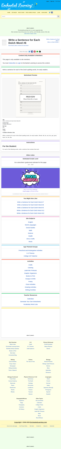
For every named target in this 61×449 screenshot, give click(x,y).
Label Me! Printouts (30, 270)
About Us (45, 426)
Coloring (30, 267)
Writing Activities (30, 290)
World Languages (30, 225)
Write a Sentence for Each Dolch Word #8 (30, 205)
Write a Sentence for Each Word (21, 45)
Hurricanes (30, 385)
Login (47, 1)
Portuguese (48, 389)
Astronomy (30, 378)
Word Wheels (39, 417)
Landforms (30, 387)
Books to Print (30, 276)
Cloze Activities (30, 284)
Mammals (12, 383)
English (30, 222)
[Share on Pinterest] (35, 52)
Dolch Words (11, 45)
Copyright (17, 422)
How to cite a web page (12, 426)
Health (30, 236)
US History (21, 409)
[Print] (40, 52)
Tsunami (30, 391)
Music (30, 241)
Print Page (58, 1)
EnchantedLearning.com (38, 422)
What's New (21, 12)
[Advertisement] (30, 23)
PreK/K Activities (48, 344)
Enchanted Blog (13, 355)
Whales (13, 391)
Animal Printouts (48, 361)
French (48, 381)
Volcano (30, 394)
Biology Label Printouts (48, 363)
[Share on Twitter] (29, 52)
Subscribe (44, 12)
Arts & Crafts (30, 239)
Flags (21, 402)
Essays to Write (31, 279)
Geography (21, 404)
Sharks (12, 389)
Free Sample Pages (31, 12)
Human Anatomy (12, 381)
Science (30, 233)
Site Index (14, 12)
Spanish (48, 391)
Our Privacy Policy (23, 426)
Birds (48, 368)
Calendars (30, 299)
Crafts (30, 265)
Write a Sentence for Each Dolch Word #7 (30, 202)
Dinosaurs (48, 372)
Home (8, 12)
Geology (30, 383)
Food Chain (13, 378)
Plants (12, 385)
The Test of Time (30, 361)
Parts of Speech (13, 370)
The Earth (30, 381)
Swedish (48, 394)
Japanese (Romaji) (48, 387)
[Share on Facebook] (32, 52)
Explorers (21, 400)
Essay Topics (12, 363)
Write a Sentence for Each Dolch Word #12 (30, 210)
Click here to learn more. (30, 33)
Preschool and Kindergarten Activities (30, 250)
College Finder (39, 404)
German (48, 383)
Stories (48, 348)
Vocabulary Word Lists (30, 304)
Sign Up (52, 1)
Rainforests (13, 387)
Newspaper (13, 366)
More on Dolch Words (52, 42)
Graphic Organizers (30, 273)
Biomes (48, 366)
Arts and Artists (39, 400)
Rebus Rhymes (48, 346)
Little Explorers (30, 348)
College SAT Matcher (30, 256)
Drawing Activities (30, 287)
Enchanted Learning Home (12, 346)
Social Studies (30, 227)
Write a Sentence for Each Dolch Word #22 (30, 213)
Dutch (48, 378)
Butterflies (48, 370)
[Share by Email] (37, 52)
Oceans (30, 389)
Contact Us (38, 426)
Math (30, 230)
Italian (48, 385)
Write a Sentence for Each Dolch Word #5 (30, 207)
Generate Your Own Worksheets (30, 301)
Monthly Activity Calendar (12, 348)
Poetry (30, 281)
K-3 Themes (30, 253)
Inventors (21, 407)
